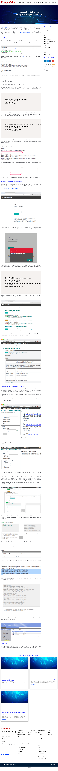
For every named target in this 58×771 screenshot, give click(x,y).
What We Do (21, 728)
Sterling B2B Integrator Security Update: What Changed (43, 679)
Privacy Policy (53, 764)
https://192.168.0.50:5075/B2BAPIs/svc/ (10, 188)
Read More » (4, 687)
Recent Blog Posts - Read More (29, 655)
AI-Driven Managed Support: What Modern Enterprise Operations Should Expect (14, 679)
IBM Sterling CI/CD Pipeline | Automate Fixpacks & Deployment (13, 713)
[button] (24, 2)
